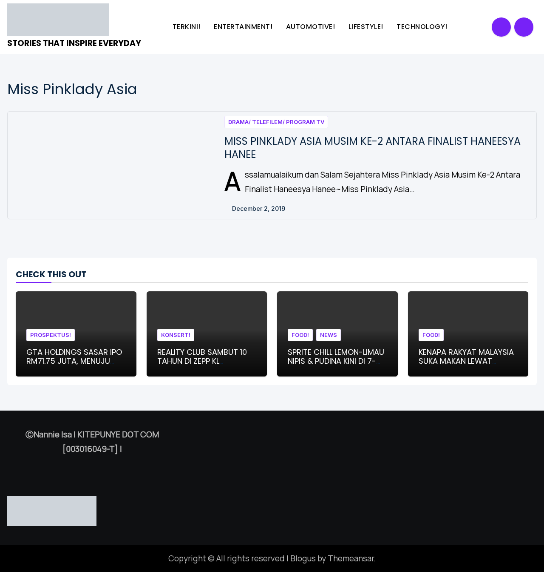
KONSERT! (175, 334)
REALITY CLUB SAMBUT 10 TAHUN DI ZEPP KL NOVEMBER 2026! (202, 361)
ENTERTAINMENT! (244, 27)
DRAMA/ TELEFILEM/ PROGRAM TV (276, 121)
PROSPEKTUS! (50, 334)
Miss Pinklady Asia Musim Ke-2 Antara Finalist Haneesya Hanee (372, 147)
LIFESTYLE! (366, 27)
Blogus (303, 558)
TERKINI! (188, 27)
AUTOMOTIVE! (311, 27)
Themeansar (351, 558)
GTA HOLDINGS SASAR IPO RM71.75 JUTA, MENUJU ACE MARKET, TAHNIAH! (74, 361)
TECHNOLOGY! (423, 27)
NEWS (328, 334)
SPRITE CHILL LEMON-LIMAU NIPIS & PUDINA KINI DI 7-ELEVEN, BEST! (336, 361)
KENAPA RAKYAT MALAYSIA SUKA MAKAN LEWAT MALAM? (466, 361)
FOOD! (300, 334)
